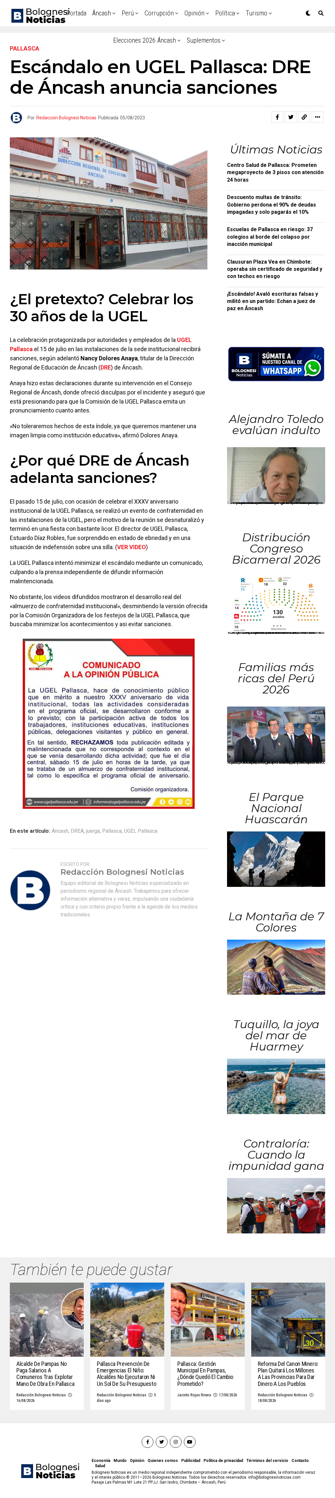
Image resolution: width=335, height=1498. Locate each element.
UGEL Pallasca (140, 831)
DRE (105, 367)
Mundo (120, 1460)
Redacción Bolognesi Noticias (66, 117)
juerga (93, 831)
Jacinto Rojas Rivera (194, 1395)
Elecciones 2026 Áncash (144, 40)
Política (225, 13)
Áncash (101, 13)
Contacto (300, 1460)
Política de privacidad (223, 1460)
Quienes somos (163, 1460)
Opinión (194, 13)
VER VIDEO (131, 547)
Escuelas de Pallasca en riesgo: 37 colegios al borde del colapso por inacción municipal (270, 236)
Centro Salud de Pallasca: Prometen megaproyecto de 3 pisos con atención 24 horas (275, 172)
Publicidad (190, 1460)
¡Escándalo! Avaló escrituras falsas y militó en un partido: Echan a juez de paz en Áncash (272, 301)
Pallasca (112, 831)
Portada (76, 13)
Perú (128, 13)
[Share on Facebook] (277, 117)
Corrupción (159, 13)
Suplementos (203, 40)
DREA (77, 831)
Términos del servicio (267, 1460)
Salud (100, 1466)
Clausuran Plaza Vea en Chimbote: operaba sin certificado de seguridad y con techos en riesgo (274, 269)
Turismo (256, 13)
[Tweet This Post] (291, 117)
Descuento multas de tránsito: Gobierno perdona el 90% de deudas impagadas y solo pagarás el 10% (271, 204)
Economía (101, 1460)
